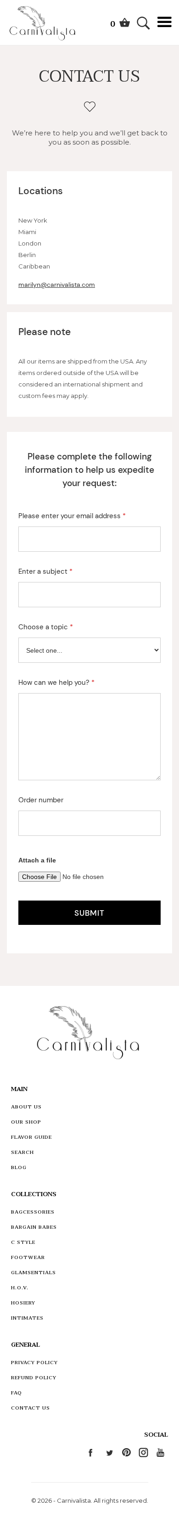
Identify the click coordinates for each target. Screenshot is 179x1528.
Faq (16, 1392)
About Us (26, 1107)
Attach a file (37, 860)
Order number (40, 800)
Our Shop (26, 1122)
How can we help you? (56, 682)
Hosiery (23, 1303)
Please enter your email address (72, 516)
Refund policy (33, 1377)
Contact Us (30, 1408)
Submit (89, 913)
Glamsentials (33, 1272)
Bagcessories (33, 1212)
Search (22, 1152)
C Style (23, 1242)
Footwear (28, 1257)
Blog (19, 1167)
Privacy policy (34, 1362)
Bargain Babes (34, 1227)
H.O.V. (19, 1287)
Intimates (27, 1318)
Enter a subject (45, 571)
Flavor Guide (31, 1137)
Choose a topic (45, 627)
